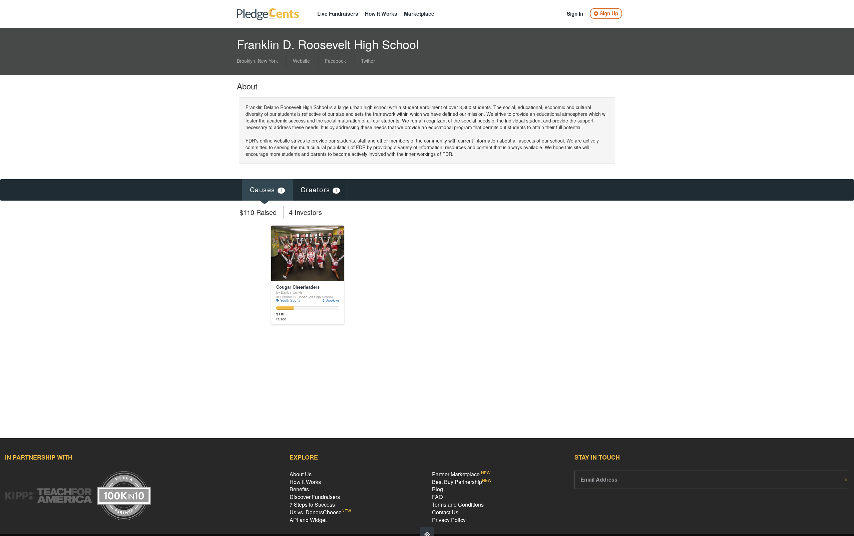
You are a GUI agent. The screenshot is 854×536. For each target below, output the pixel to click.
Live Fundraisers (337, 13)
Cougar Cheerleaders (298, 287)
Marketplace (419, 13)
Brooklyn (332, 300)
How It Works (381, 13)
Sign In (575, 13)
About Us (301, 474)
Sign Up (608, 13)
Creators (319, 189)
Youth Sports (289, 300)
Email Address (598, 479)
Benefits (299, 489)
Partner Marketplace (461, 474)
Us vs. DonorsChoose (320, 512)
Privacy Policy (449, 520)
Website (301, 60)
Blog (437, 489)
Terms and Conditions (458, 504)
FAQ (437, 497)
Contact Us (445, 512)
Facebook (335, 60)
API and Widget (308, 520)
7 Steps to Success (312, 504)
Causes (266, 189)
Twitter (368, 60)
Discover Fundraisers (315, 497)
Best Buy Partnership (461, 482)
